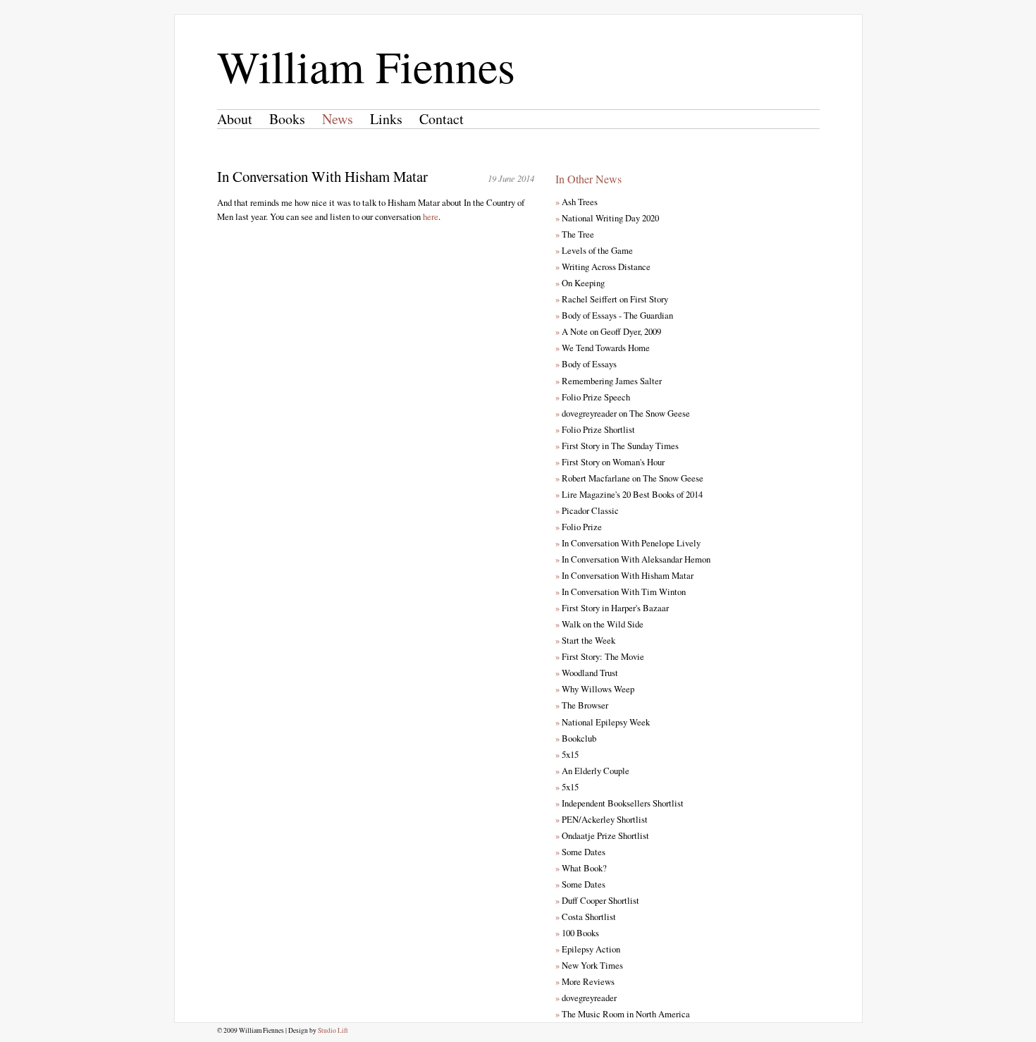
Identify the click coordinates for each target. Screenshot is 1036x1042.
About (234, 118)
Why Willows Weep (594, 688)
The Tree (574, 234)
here (430, 216)
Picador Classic (587, 510)
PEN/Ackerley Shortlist (601, 819)
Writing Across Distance (602, 266)
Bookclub (575, 738)
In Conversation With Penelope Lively (628, 543)
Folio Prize (578, 526)
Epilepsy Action (587, 949)
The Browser (581, 705)
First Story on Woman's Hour (610, 461)
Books (287, 118)
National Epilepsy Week (602, 722)
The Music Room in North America (622, 1013)
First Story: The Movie (599, 656)
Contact (441, 118)
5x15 (567, 754)
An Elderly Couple (592, 770)
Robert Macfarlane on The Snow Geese (629, 478)
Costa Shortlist (585, 916)
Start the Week (585, 640)
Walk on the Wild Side (599, 624)
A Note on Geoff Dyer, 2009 (608, 331)
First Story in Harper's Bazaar (612, 607)
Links (386, 118)
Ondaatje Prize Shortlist (602, 835)
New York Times (589, 965)
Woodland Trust (586, 672)
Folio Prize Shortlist (595, 429)
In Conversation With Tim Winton (620, 591)
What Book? (581, 868)
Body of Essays (586, 363)
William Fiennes (366, 65)
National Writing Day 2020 (607, 218)
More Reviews (585, 981)
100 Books (577, 932)
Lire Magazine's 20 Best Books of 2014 (629, 494)
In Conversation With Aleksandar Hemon (632, 559)
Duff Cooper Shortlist (597, 900)
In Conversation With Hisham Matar (624, 575)
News (337, 118)
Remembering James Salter (608, 380)
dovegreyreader (586, 997)
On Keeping (580, 282)
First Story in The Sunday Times (617, 445)
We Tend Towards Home (602, 347)
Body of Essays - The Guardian (614, 315)
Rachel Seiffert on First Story (611, 299)
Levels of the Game (594, 250)
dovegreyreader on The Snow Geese (622, 413)
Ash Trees (576, 201)
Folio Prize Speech (592, 397)
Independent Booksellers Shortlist (619, 803)
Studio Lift (333, 1030)
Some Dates (580, 851)
